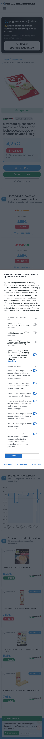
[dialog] (22, 369)
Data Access (22, 464)
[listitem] (22, 318)
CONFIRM (13, 455)
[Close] (39, 275)
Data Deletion (8, 464)
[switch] (35, 324)
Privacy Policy (36, 464)
